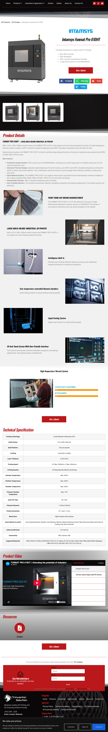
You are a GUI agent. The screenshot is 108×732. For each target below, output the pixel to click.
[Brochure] (19, 628)
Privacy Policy (70, 689)
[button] (66, 81)
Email (53, 675)
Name (53, 668)
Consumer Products (68, 710)
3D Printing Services (91, 706)
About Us (68, 3)
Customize (71, 727)
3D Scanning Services (51, 710)
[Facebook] (94, 3)
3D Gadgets (78, 662)
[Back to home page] (22, 698)
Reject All (85, 727)
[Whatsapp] (98, 3)
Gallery (59, 3)
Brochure (20, 636)
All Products (5, 22)
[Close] (106, 720)
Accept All (99, 727)
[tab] (88, 569)
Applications (72, 699)
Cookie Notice (77, 706)
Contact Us (79, 3)
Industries (61, 699)
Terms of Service (82, 689)
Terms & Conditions (62, 706)
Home (8, 3)
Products (52, 699)
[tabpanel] (37, 583)
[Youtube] (102, 3)
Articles (50, 3)
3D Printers (16, 22)
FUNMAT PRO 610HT (82, 569)
